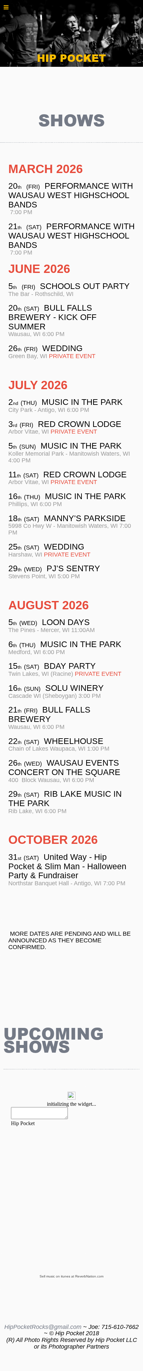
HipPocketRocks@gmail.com (42, 1327)
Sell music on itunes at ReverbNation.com (71, 1276)
